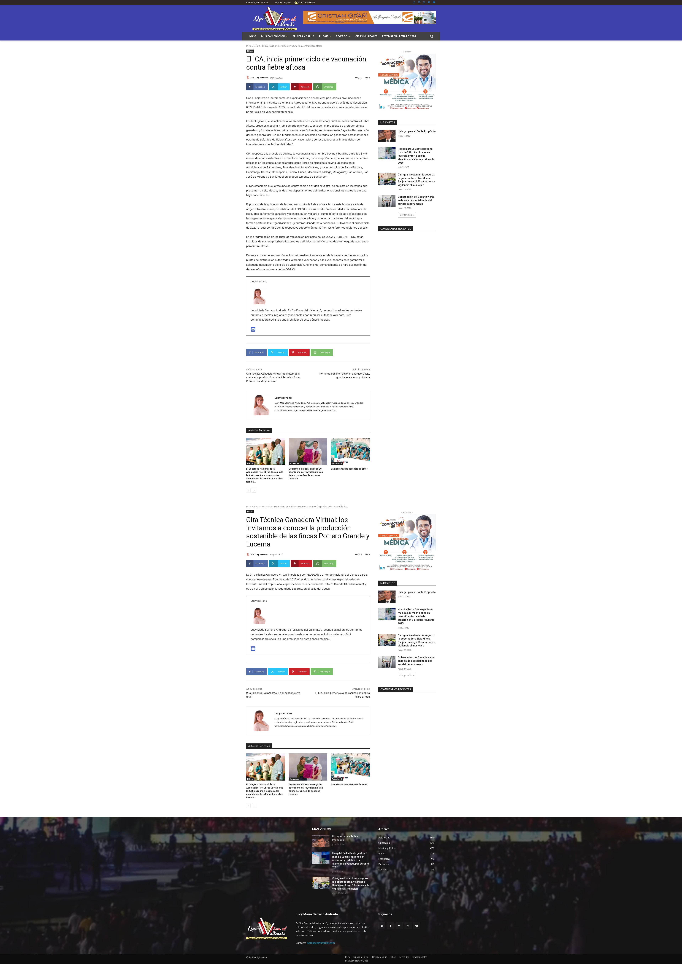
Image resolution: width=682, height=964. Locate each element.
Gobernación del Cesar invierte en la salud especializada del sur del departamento (416, 200)
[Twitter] (424, 3)
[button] (431, 36)
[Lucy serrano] (248, 77)
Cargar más (406, 214)
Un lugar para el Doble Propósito (417, 131)
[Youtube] (434, 3)
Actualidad (294, 463)
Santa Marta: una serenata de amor (349, 468)
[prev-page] (248, 490)
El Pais (257, 45)
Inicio (248, 45)
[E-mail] (253, 330)
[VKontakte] (416, 925)
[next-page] (254, 490)
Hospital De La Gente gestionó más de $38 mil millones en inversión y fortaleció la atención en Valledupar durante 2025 (416, 155)
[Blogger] (381, 925)
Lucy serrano (261, 77)
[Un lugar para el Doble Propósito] (387, 136)
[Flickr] (399, 925)
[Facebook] (414, 3)
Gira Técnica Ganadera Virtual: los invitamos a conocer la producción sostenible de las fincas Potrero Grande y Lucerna (273, 377)
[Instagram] (419, 3)
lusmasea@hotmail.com (321, 942)
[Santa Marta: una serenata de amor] (350, 451)
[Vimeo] (429, 3)
